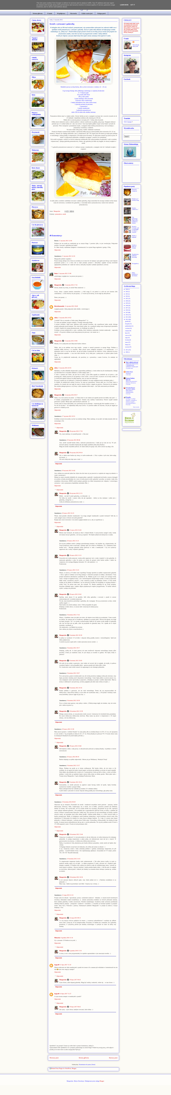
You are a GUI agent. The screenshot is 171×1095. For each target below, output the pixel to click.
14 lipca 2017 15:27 (65, 993)
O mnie (49, 13)
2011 (127, 350)
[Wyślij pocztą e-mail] (65, 211)
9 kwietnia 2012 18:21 (75, 782)
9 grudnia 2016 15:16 (75, 950)
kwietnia (127, 340)
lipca (126, 333)
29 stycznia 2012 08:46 (73, 440)
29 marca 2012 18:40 (75, 746)
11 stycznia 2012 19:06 (71, 341)
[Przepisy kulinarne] (130, 424)
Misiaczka (57, 937)
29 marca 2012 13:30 (68, 729)
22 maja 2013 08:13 (75, 918)
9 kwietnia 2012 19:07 (73, 673)
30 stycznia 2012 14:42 (68, 470)
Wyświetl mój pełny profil (136, 45)
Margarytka (57, 211)
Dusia (56, 273)
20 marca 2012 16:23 (68, 513)
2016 (127, 310)
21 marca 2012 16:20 (75, 530)
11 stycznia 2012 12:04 (65, 240)
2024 (127, 291)
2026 (127, 289)
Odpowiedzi (59, 427)
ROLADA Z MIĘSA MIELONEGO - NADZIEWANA (130, 391)
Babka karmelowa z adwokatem (135, 274)
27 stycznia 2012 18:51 (68, 416)
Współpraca (61, 13)
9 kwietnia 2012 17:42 (73, 615)
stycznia (127, 347)
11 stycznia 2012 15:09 (64, 273)
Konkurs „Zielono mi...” (135, 208)
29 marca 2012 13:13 (75, 555)
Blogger (102, 1081)
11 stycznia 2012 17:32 (71, 285)
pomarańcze (58, 214)
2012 (127, 319)
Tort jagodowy (135, 263)
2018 (127, 305)
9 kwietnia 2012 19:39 (73, 700)
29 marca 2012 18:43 (75, 594)
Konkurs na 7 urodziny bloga (135, 199)
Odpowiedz (57, 250)
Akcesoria (73, 13)
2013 (127, 317)
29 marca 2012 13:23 (73, 570)
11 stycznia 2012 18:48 (71, 306)
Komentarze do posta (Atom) (87, 1064)
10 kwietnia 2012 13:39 (76, 711)
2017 (127, 308)
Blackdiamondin (59, 306)
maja (126, 337)
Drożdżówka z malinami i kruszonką (135, 256)
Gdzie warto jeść (87, 13)
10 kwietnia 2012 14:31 (73, 858)
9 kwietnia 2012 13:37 (73, 765)
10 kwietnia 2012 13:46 (76, 834)
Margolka (128, 397)
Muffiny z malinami (134, 236)
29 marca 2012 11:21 (73, 541)
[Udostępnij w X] (69, 211)
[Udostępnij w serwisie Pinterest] (73, 211)
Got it (132, 5)
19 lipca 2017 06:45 (75, 979)
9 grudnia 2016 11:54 (67, 937)
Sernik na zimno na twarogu (134, 246)
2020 (127, 301)
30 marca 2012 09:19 (73, 757)
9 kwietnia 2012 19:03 (75, 660)
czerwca (127, 335)
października (128, 326)
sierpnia (127, 330)
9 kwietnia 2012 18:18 (75, 635)
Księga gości (101, 13)
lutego (126, 344)
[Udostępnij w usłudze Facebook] (71, 211)
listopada (127, 323)
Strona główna (37, 13)
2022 (127, 296)
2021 (127, 298)
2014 (127, 314)
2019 (127, 303)
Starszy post (113, 1058)
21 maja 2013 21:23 (67, 895)
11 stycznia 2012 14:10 (68, 256)
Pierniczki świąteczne (134, 190)
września (127, 328)
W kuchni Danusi (130, 388)
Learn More (124, 5)
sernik (64, 214)
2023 (127, 294)
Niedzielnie (128, 373)
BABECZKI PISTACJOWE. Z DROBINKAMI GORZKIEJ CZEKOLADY (132, 365)
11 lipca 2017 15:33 (65, 965)
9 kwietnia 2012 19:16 (75, 688)
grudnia (127, 321)
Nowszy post (54, 1058)
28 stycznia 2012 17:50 (75, 431)
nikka (56, 317)
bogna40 (56, 965)
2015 (127, 312)
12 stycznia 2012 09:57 (71, 395)
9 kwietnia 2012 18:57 (73, 648)
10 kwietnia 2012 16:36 (76, 877)
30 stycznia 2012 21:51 (75, 493)
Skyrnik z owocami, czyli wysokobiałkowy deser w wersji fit (135, 229)
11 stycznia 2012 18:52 (64, 317)
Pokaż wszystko (136, 407)
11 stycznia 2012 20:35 (64, 368)
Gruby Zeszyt (129, 372)
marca (126, 342)
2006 (127, 352)
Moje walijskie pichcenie (132, 362)
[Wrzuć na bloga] (67, 211)
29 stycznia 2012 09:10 (75, 452)
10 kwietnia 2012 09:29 (68, 802)
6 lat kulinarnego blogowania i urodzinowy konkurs (135, 220)
